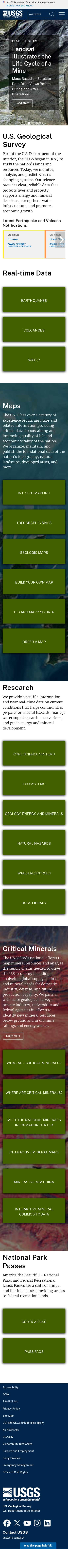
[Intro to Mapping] (34, 492)
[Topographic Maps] (34, 522)
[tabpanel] (34, 72)
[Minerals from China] (34, 1181)
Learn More (13, 1035)
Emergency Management (18, 1465)
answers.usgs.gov (13, 1537)
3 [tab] (34, 123)
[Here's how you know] (34, 4)
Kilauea (13, 239)
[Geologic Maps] (34, 551)
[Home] (12, 17)
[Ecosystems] (34, 782)
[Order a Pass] (34, 1321)
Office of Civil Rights (15, 1472)
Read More (22, 103)
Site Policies (10, 1401)
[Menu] (61, 14)
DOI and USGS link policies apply (23, 1422)
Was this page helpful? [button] (38, 1545)
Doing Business (12, 1458)
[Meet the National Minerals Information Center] (34, 1121)
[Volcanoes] (34, 329)
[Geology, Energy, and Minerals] (34, 812)
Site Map (8, 1415)
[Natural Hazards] (34, 842)
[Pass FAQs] (34, 1350)
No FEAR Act (11, 1429)
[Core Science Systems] (34, 753)
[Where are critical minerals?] (34, 1091)
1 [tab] (24, 123)
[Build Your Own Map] (34, 581)
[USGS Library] (34, 901)
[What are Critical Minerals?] (34, 1062)
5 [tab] (43, 123)
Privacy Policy (11, 1408)
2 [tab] (29, 123)
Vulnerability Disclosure (17, 1444)
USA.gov (8, 1436)
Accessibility (10, 1387)
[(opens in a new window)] (7, 1523)
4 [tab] (38, 123)
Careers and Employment (18, 1451)
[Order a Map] (34, 640)
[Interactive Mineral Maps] (34, 1151)
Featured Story (25, 41)
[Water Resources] (34, 872)
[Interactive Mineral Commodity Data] (34, 1210)
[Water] (34, 359)
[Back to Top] (56, 1537)
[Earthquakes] (34, 299)
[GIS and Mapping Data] (34, 611)
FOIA (6, 1394)
